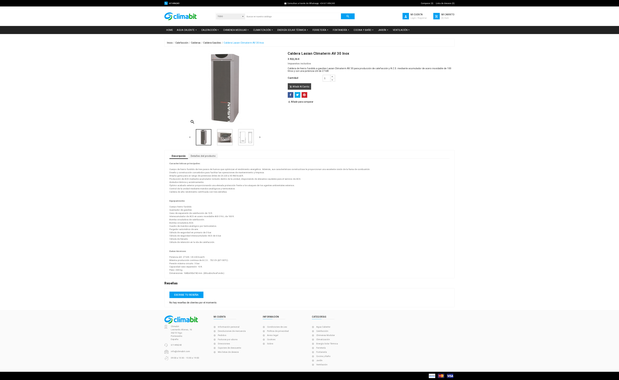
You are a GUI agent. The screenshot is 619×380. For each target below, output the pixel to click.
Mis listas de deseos (228, 352)
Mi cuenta (220, 316)
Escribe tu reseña (186, 294)
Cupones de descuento (229, 348)
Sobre (270, 343)
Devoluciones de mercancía (232, 331)
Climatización (323, 339)
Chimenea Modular (325, 335)
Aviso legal (272, 335)
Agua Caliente (323, 327)
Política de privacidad (278, 331)
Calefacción (322, 331)
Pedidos (222, 335)
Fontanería (321, 352)
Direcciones (224, 343)
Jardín (319, 360)
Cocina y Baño (323, 356)
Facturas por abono (228, 339)
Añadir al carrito (299, 86)
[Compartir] (290, 95)
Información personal (229, 327)
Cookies (271, 339)
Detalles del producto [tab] (203, 156)
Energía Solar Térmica (327, 343)
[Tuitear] (297, 95)
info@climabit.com (180, 351)
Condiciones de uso (277, 327)
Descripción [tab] (179, 156)
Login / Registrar (419, 18)
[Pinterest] (304, 95)
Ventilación (322, 364)
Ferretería (321, 348)
